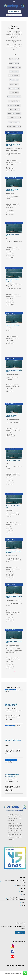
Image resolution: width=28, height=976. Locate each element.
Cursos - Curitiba (14, 63)
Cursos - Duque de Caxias (14, 67)
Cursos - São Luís (14, 109)
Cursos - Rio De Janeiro (14, 97)
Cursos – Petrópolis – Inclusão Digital (12, 775)
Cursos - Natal (14, 80)
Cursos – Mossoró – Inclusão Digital (11, 704)
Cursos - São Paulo (14, 122)
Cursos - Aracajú (14, 59)
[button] (14, 1)
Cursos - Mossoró (14, 75)
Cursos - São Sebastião (14, 126)
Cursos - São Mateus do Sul (14, 118)
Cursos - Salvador (14, 101)
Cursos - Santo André (14, 105)
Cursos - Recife (14, 92)
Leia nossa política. (15, 965)
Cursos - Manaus (14, 71)
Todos (14, 54)
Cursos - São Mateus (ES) (14, 113)
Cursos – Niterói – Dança (13, 740)
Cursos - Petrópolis (14, 88)
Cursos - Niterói (14, 84)
